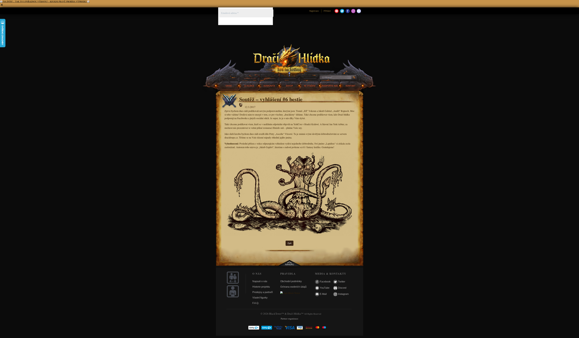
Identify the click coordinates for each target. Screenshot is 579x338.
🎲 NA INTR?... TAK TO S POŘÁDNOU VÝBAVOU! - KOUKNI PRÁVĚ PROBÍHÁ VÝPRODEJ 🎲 (45, 1)
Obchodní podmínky (291, 281)
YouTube (324, 288)
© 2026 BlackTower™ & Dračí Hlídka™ (282, 313)
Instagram (343, 294)
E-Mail (323, 294)
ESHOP (289, 85)
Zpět (289, 243)
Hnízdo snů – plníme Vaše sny (287, 127)
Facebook (325, 281)
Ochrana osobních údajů (293, 286)
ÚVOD (229, 85)
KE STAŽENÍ (309, 85)
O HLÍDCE (249, 85)
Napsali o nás (259, 281)
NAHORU (289, 264)
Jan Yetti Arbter (336, 124)
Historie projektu (261, 286)
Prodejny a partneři (262, 292)
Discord (341, 288)
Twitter (341, 281)
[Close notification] (2, 5)
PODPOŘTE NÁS (330, 85)
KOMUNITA (269, 85)
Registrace (314, 11)
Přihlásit (327, 11)
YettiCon (297, 124)
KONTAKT (350, 85)
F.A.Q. (255, 303)
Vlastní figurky (259, 297)
